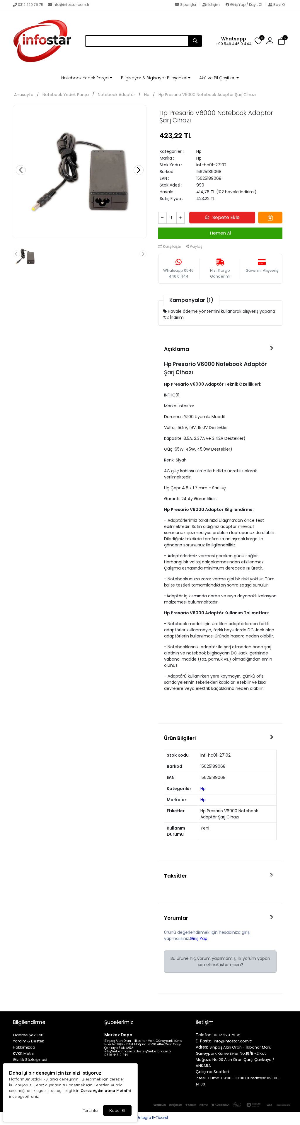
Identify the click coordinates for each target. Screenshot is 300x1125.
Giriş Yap (198, 938)
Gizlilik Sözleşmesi (30, 1059)
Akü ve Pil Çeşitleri (217, 78)
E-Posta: (204, 1041)
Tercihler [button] (91, 1110)
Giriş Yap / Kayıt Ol (246, 4)
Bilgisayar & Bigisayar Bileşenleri (154, 78)
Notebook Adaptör (116, 95)
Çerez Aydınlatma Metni (104, 1090)
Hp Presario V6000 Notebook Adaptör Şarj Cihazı (207, 95)
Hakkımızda (24, 1047)
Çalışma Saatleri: (213, 1072)
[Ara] (195, 41)
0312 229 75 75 (30, 4)
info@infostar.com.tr (71, 4)
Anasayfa (23, 95)
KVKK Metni (23, 1053)
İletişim (214, 4)
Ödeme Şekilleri (28, 1035)
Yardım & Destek (28, 1041)
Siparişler (188, 4)
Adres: (202, 1047)
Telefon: (204, 1035)
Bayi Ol (279, 4)
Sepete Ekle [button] (226, 217)
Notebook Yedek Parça (85, 78)
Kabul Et (117, 1110)
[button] (281, 41)
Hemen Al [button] (220, 233)
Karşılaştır (171, 246)
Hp (146, 95)
